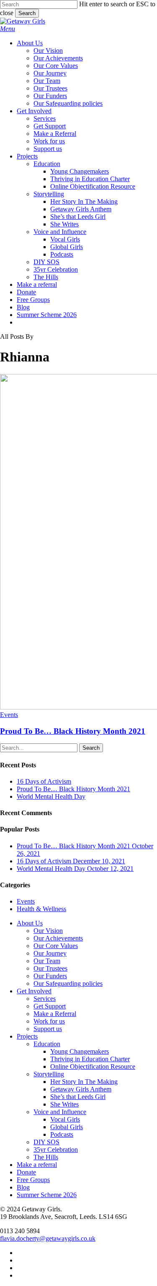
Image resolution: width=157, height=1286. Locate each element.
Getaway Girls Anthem (80, 1089)
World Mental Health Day (51, 796)
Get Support (49, 1006)
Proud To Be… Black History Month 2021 (72, 731)
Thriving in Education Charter (90, 1059)
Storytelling (48, 1074)
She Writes (64, 1104)
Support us (47, 1028)
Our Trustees (50, 968)
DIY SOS (46, 1142)
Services (44, 998)
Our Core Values (55, 945)
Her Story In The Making (84, 1081)
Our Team (46, 960)
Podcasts (61, 1134)
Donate (26, 1172)
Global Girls (66, 1126)
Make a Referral (54, 1013)
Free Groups (33, 1179)
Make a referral (37, 1164)
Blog (23, 1187)
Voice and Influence (59, 1111)
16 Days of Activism (44, 781)
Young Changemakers (79, 1051)
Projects (27, 1036)
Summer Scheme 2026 (47, 1194)
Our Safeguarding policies (68, 983)
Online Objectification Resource (92, 1066)
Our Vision (48, 930)
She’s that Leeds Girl (78, 1096)
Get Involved (34, 991)
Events (9, 714)
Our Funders (50, 975)
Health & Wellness (41, 908)
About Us (30, 923)
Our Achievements (58, 938)
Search (27, 13)
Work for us (49, 1021)
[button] (7, 28)
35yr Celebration (55, 1149)
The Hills (45, 1157)
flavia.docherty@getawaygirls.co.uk (47, 1238)
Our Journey (50, 953)
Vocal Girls (65, 1119)
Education (46, 1043)
